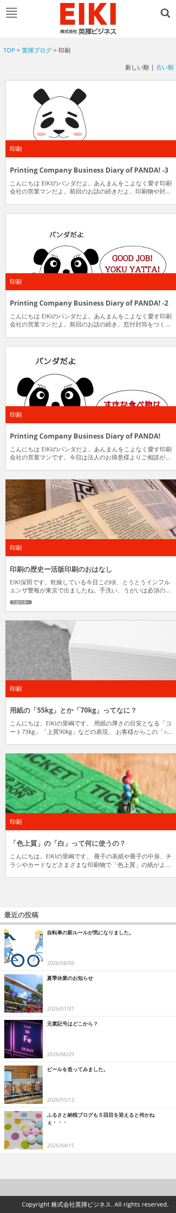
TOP (9, 50)
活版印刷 (19, 602)
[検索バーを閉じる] (166, 12)
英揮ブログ (37, 50)
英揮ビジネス (88, 18)
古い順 (165, 67)
